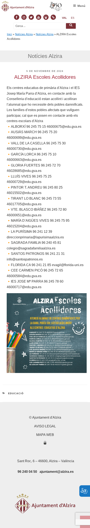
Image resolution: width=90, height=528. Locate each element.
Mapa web (45, 435)
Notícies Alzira (24, 34)
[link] (64, 17)
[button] (71, 26)
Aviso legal (45, 426)
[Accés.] (45, 443)
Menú (81, 6)
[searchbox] (45, 26)
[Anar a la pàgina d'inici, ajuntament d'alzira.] (31, 7)
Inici (9, 34)
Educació (16, 393)
